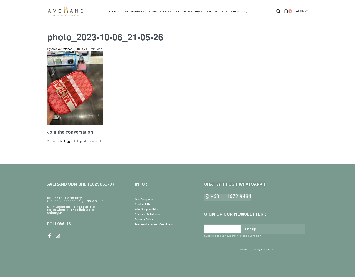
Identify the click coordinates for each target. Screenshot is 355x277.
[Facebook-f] (49, 235)
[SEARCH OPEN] (278, 11)
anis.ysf (56, 49)
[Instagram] (57, 235)
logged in (70, 141)
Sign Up (250, 229)
